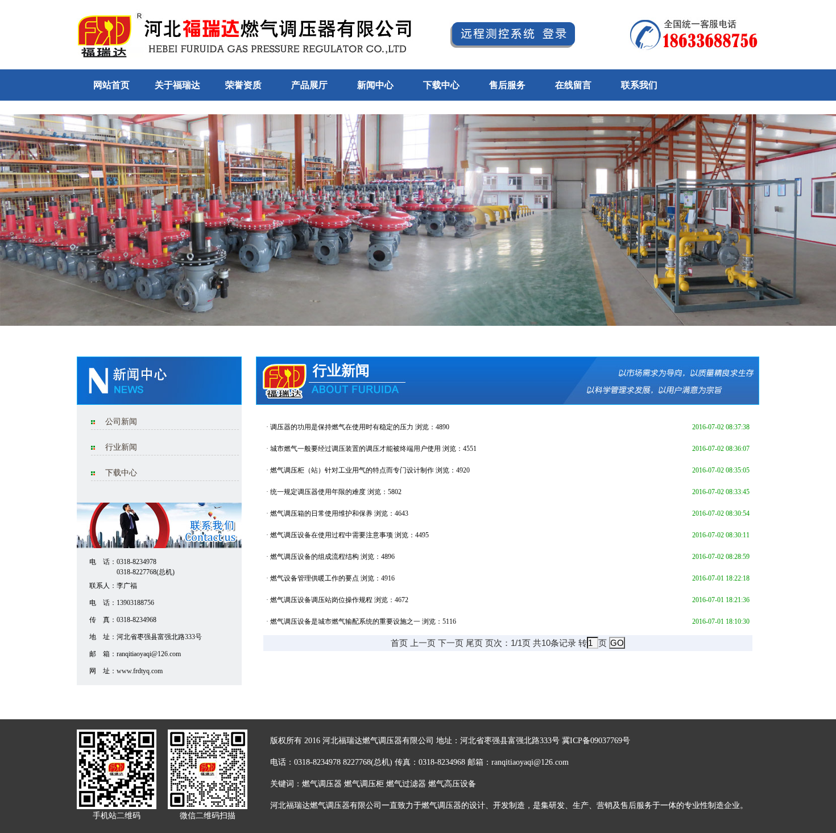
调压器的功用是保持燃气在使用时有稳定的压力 (341, 427)
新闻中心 (375, 85)
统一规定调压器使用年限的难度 (318, 492)
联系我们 (639, 85)
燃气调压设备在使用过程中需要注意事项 (331, 535)
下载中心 (441, 85)
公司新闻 (121, 421)
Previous (11, 215)
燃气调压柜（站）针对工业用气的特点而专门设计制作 (352, 470)
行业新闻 (121, 447)
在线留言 (573, 85)
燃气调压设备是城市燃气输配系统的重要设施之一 (345, 621)
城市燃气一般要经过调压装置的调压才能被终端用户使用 (355, 449)
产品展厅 (309, 85)
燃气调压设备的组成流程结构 (314, 557)
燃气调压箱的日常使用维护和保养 (321, 513)
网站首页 (111, 85)
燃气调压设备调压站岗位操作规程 (321, 600)
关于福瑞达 (177, 85)
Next (825, 215)
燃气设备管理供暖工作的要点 (314, 578)
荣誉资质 (243, 85)
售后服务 (507, 85)
